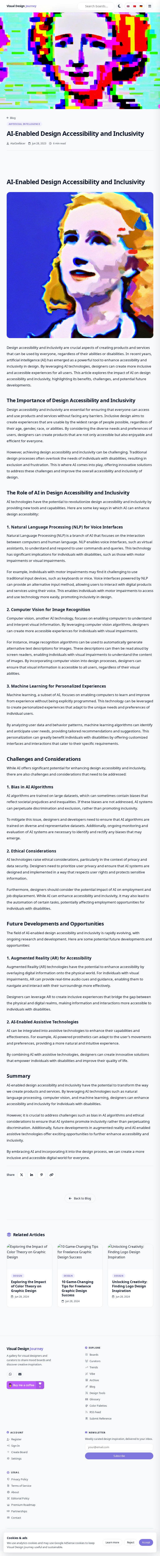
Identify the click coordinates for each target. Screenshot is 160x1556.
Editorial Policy (20, 1498)
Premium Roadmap (23, 1505)
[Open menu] (149, 6)
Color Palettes (98, 1405)
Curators (95, 1361)
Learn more (112, 1542)
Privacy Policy (19, 1479)
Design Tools (97, 1393)
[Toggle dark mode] (119, 6)
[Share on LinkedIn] (31, 1175)
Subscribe (119, 1456)
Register (16, 1439)
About (15, 1492)
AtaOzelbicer (17, 143)
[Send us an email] (19, 1374)
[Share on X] (21, 1175)
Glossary (95, 1399)
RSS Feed (95, 1412)
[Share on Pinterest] (41, 1175)
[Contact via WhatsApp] (10, 1374)
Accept (146, 1542)
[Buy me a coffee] (25, 1385)
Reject (130, 1542)
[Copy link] (51, 1175)
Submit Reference (100, 1418)
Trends (94, 1367)
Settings (16, 1458)
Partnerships (19, 1511)
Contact (16, 1517)
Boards (94, 1354)
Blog (13, 118)
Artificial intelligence (24, 123)
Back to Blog (82, 1198)
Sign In (15, 1446)
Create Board (19, 1452)
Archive (94, 1380)
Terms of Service (21, 1486)
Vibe (92, 1374)
